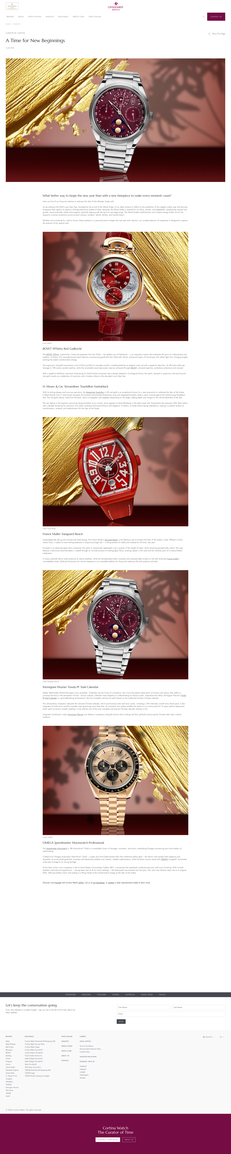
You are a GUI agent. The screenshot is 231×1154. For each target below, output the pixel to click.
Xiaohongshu (84, 1075)
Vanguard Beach (111, 539)
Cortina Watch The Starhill (34, 1053)
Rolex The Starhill (31, 1064)
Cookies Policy (85, 1052)
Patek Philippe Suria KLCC (34, 1058)
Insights (50, 17)
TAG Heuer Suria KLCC (33, 1067)
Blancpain (9, 1050)
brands (58, 882)
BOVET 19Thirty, (53, 354)
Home (8, 24)
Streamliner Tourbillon (95, 392)
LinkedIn (82, 1072)
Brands (10, 17)
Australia (130, 994)
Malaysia (86, 994)
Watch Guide (66, 1046)
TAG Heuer (9, 1090)
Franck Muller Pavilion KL (33, 1056)
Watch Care (78, 17)
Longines (9, 1079)
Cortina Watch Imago (32, 1047)
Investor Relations (88, 1057)
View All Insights (214, 895)
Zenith (8, 1096)
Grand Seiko (10, 1073)
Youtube (82, 1078)
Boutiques (63, 17)
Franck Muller (172, 558)
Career (83, 1036)
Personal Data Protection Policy (90, 1049)
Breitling (8, 1056)
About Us (65, 1056)
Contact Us (216, 17)
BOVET (134, 368)
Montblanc (9, 1082)
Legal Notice (85, 1041)
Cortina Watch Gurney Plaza (34, 1044)
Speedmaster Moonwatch (56, 848)
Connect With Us (87, 1061)
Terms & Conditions (86, 1046)
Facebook (83, 1066)
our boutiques (98, 882)
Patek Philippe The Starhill (34, 1061)
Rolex (21, 17)
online (80, 882)
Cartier (8, 1058)
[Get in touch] (226, 1149)
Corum (8, 1064)
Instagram (83, 1069)
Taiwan (115, 994)
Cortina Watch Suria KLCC (34, 1050)
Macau (162, 994)
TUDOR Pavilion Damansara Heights (37, 1076)
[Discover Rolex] (208, 6)
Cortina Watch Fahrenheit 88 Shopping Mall (40, 1041)
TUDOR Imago (30, 1073)
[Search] (203, 17)
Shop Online (95, 17)
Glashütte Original (12, 1070)
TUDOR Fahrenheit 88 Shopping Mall (38, 1070)
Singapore (70, 994)
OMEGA (164, 859)
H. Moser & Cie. (11, 1076)
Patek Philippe (34, 17)
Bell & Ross (10, 1047)
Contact (65, 1060)
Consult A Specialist (108, 1139)
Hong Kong (147, 994)
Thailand (101, 994)
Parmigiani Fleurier (75, 714)
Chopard (9, 1061)
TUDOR (8, 1093)
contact (111, 882)
